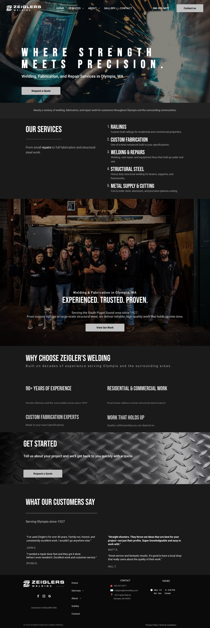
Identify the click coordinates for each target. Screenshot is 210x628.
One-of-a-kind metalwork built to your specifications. (140, 144)
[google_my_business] (49, 596)
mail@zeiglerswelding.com (126, 590)
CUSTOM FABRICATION (129, 139)
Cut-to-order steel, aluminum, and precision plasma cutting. (144, 190)
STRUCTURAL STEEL (127, 169)
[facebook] (38, 596)
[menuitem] (60, 8)
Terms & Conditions (167, 625)
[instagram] (44, 596)
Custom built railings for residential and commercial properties (146, 131)
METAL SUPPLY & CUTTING (132, 186)
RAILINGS (118, 127)
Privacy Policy (152, 625)
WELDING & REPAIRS (128, 152)
